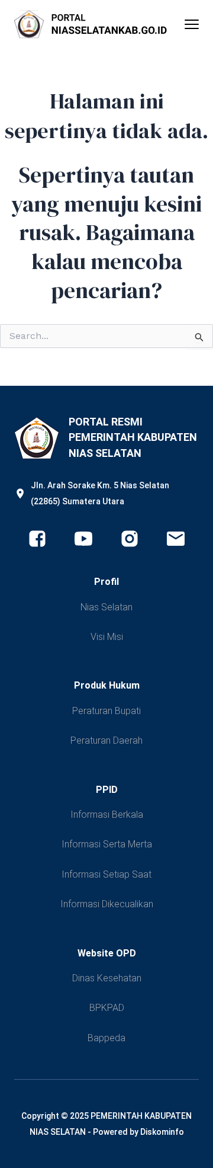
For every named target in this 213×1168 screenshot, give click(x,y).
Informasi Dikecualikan (106, 904)
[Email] (175, 538)
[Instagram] (129, 538)
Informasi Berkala (106, 814)
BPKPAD (106, 1007)
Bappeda (106, 1038)
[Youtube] (83, 538)
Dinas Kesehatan (106, 978)
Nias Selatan (106, 607)
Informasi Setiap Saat (106, 874)
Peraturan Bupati (106, 710)
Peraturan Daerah (106, 740)
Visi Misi (107, 636)
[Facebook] (37, 538)
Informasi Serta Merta (107, 844)
